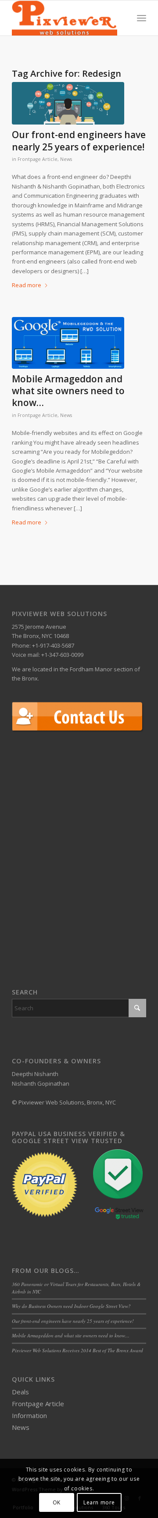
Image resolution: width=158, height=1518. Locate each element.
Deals (20, 1391)
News (66, 159)
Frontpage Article (37, 159)
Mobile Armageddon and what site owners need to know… (68, 391)
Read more (26, 285)
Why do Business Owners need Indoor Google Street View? (71, 1306)
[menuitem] (141, 18)
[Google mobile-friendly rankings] (68, 343)
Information (29, 1415)
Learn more (99, 1502)
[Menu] (141, 18)
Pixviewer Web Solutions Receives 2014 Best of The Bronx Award (77, 1350)
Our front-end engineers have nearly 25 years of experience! (79, 140)
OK (57, 1502)
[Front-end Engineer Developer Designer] (68, 103)
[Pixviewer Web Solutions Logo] (65, 18)
